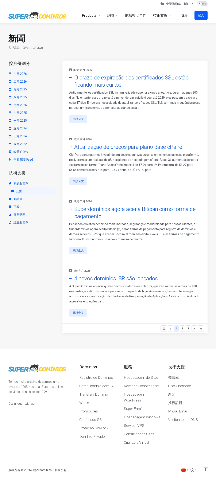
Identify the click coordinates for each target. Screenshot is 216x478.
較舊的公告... (21, 151)
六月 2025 (20, 112)
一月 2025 (20, 120)
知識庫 (17, 199)
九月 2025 (20, 89)
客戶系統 (13, 47)
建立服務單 (20, 222)
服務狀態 (19, 214)
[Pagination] (164, 328)
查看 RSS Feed (23, 159)
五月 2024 (20, 128)
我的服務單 (20, 183)
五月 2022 (20, 144)
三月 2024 (20, 136)
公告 (25, 47)
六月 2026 (20, 73)
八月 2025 (20, 97)
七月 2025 (20, 105)
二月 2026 (20, 81)
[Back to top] (205, 469)
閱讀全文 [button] (78, 119)
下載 (16, 206)
